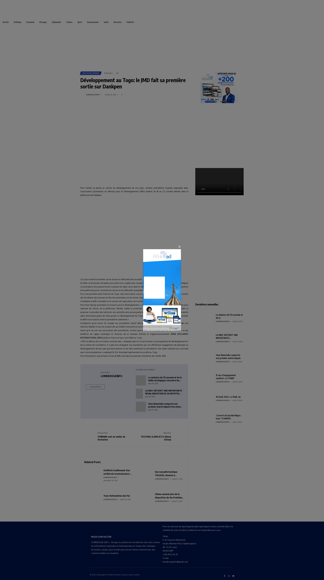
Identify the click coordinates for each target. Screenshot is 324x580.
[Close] (179, 246)
